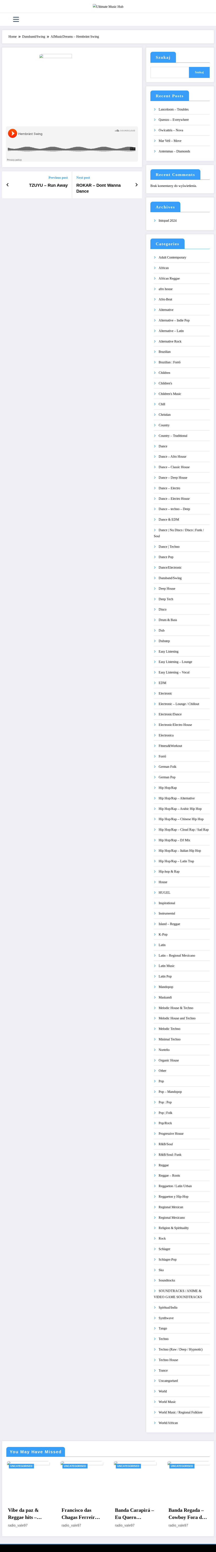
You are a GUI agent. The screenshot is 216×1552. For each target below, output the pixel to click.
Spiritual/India (168, 1307)
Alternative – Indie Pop (174, 320)
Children (164, 373)
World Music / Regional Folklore (180, 1412)
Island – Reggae (169, 924)
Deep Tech (166, 599)
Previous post (58, 177)
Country (164, 425)
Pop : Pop (165, 1102)
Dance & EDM (169, 519)
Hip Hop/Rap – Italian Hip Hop (180, 850)
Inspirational (167, 903)
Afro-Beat (165, 299)
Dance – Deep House (173, 477)
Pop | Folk (165, 1113)
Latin (162, 945)
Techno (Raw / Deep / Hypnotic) (180, 1349)
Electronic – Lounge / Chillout (179, 704)
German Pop (167, 777)
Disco (162, 609)
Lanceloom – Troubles (174, 109)
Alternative (166, 310)
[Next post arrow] (136, 184)
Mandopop (166, 987)
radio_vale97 (20, 1525)
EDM (162, 683)
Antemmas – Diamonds (174, 151)
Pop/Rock (165, 1123)
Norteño (164, 1050)
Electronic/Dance (170, 714)
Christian (165, 414)
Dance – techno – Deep (174, 509)
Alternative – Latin (171, 331)
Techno (164, 1339)
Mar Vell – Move (170, 141)
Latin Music (167, 966)
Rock (162, 1238)
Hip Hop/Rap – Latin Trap (176, 861)
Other (162, 1070)
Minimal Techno (170, 1039)
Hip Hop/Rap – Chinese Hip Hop (181, 819)
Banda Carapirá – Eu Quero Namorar (83, 1514)
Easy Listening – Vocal (174, 672)
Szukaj (163, 57)
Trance (163, 1370)
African (164, 268)
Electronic (165, 693)
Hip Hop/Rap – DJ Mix (174, 840)
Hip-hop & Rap (169, 871)
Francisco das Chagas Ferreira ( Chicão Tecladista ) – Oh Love (30, 1514)
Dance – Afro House (172, 456)
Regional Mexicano (172, 1217)
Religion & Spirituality (174, 1228)
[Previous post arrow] (7, 184)
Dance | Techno (169, 546)
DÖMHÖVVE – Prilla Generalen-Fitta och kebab (190, 1514)
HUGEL (164, 892)
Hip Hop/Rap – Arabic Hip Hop (180, 809)
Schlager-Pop (168, 1259)
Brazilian (165, 351)
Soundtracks (167, 1280)
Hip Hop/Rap (168, 787)
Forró (162, 756)
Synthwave (166, 1318)
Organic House (169, 1060)
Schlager (164, 1249)
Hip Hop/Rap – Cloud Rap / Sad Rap (184, 829)
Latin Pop (165, 976)
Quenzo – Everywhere (174, 119)
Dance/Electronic (170, 567)
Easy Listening (168, 651)
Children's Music (170, 394)
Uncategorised (168, 1381)
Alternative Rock (170, 341)
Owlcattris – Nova (171, 130)
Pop (161, 1081)
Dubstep (164, 641)
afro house (166, 289)
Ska (161, 1270)
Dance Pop (166, 557)
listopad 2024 (168, 220)
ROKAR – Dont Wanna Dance (98, 188)
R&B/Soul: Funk (170, 1154)
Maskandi (165, 997)
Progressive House (171, 1133)
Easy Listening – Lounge (175, 662)
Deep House (167, 588)
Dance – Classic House (174, 467)
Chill (162, 404)
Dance (163, 446)
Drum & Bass (168, 620)
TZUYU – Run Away (48, 185)
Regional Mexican (171, 1207)
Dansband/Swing (170, 578)
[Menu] (16, 19)
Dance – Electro (169, 488)
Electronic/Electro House (175, 725)
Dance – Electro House (174, 498)
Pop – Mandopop (170, 1091)
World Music (167, 1402)
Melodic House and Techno (177, 1018)
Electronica (166, 735)
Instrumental (167, 913)
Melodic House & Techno (176, 1008)
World (163, 1391)
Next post (83, 177)
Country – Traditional (173, 435)
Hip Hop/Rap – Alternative (177, 798)
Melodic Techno (169, 1029)
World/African (168, 1423)
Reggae (164, 1165)
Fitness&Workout (170, 746)
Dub (162, 630)
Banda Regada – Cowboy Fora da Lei (136, 1514)
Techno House (168, 1360)
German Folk (167, 766)
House (163, 882)
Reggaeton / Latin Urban (175, 1186)
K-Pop (163, 934)
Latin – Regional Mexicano (177, 955)
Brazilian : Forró (170, 362)
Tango (163, 1328)
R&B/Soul (166, 1144)
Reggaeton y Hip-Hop (173, 1196)
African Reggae (169, 278)
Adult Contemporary (172, 257)
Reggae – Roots (169, 1175)
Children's (165, 383)
